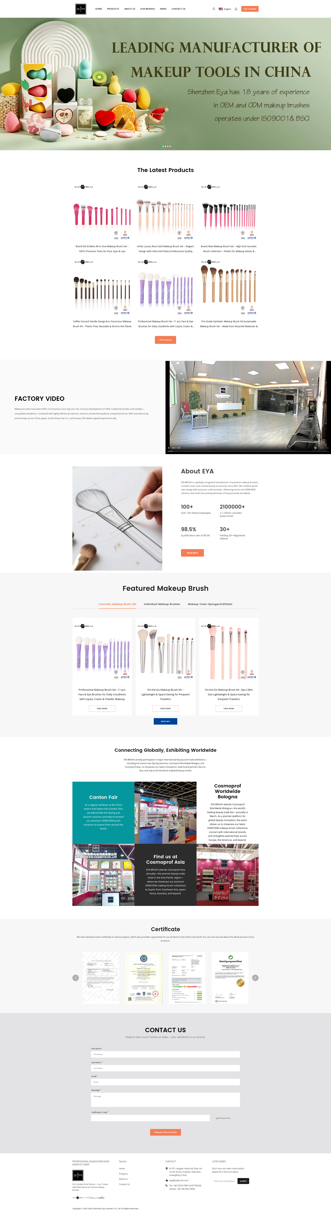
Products (123, 1173)
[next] (255, 978)
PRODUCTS (113, 9)
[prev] (75, 978)
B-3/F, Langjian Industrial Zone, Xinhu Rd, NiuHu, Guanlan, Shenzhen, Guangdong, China (185, 1172)
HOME (98, 9)
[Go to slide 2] (163, 146)
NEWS (163, 9)
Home (122, 1168)
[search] (214, 9)
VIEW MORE (102, 708)
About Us (123, 1178)
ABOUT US (129, 9)
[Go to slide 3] (165, 146)
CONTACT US (178, 9)
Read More (192, 552)
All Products (165, 340)
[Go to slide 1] (160, 146)
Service (122, 1161)
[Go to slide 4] (167, 146)
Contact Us (124, 1184)
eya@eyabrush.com (178, 1180)
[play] (248, 407)
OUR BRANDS (147, 9)
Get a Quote (250, 9)
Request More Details (165, 1132)
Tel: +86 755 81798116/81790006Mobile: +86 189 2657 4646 (185, 1187)
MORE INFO (165, 721)
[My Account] (236, 9)
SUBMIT (243, 1181)
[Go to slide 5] (170, 146)
